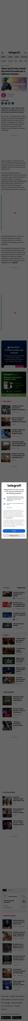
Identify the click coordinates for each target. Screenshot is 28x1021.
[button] (14, 508)
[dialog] (14, 510)
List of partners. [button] (9, 517)
